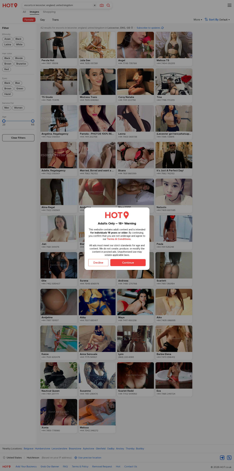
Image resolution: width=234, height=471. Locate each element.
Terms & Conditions (119, 239)
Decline (98, 262)
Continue (128, 262)
